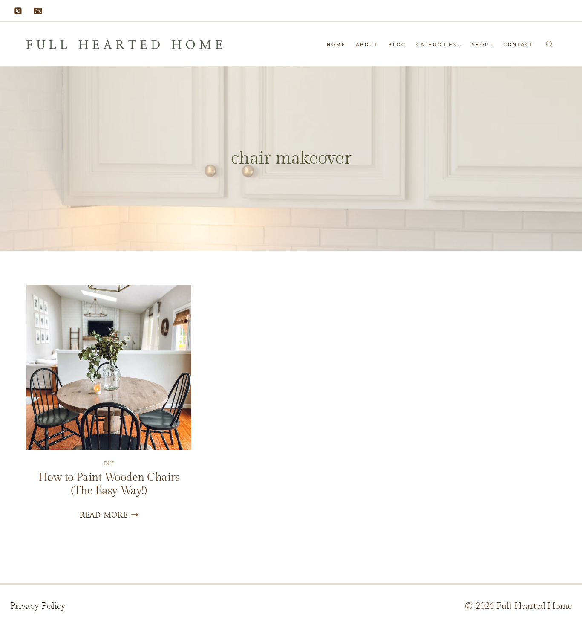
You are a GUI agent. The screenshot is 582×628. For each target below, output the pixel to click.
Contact (518, 44)
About (367, 44)
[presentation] (108, 367)
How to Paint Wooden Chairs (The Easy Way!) (109, 484)
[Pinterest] (18, 11)
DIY (109, 463)
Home (336, 44)
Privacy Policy (38, 606)
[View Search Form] (549, 44)
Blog (397, 44)
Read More (109, 515)
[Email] (38, 11)
